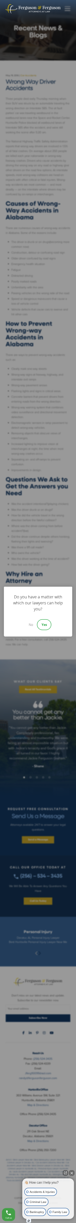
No (31, 624)
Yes (44, 624)
